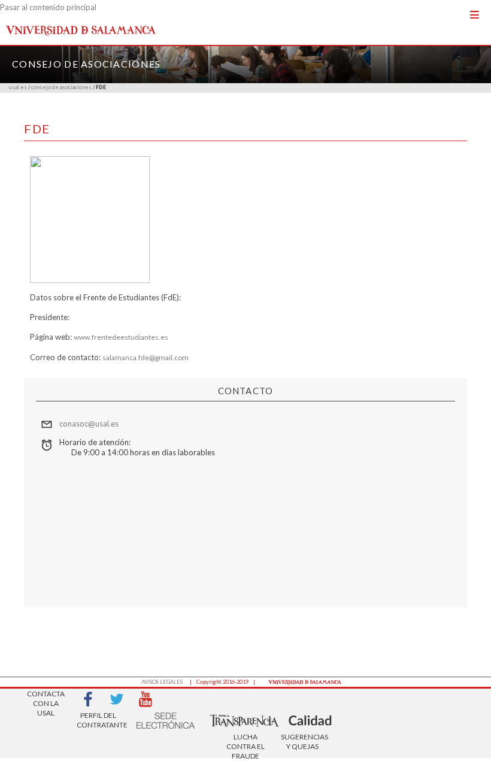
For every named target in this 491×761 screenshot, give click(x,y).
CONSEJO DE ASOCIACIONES (86, 63)
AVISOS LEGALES (162, 681)
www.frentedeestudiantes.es (121, 337)
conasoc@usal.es (89, 423)
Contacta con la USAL (46, 699)
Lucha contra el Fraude (245, 742)
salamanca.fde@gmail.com (145, 357)
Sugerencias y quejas (302, 741)
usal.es (18, 87)
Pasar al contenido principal (48, 7)
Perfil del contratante (98, 720)
